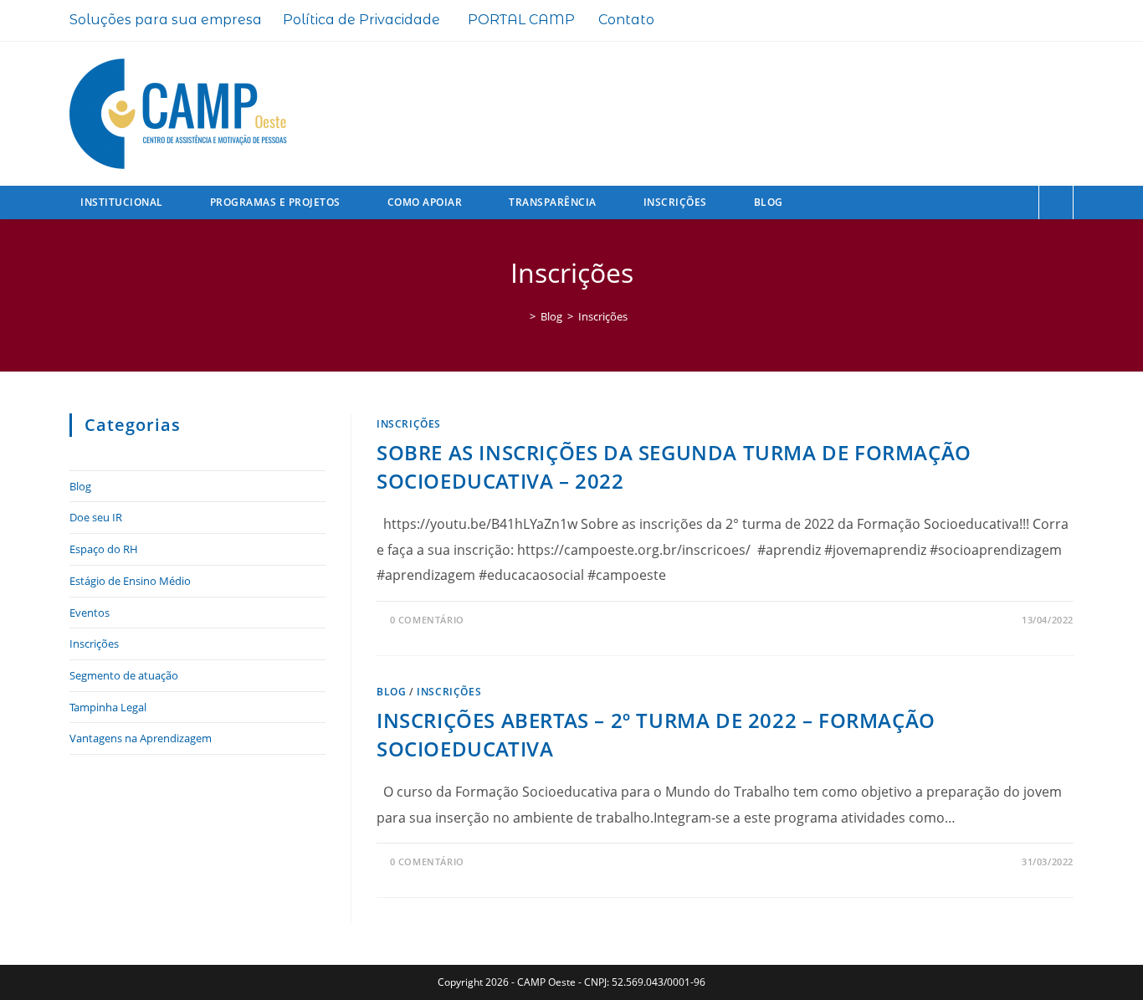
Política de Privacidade (361, 20)
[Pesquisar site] (1056, 204)
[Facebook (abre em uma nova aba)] (984, 22)
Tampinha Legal (107, 707)
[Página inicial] (520, 316)
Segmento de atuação (123, 675)
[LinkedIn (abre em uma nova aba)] (1038, 22)
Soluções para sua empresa (165, 20)
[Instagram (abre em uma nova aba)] (1011, 22)
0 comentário (427, 619)
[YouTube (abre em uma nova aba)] (1063, 22)
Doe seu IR (95, 517)
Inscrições (603, 316)
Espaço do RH (103, 548)
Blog (391, 692)
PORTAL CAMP (521, 20)
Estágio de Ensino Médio (130, 580)
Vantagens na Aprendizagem (140, 738)
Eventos (89, 612)
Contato (626, 20)
